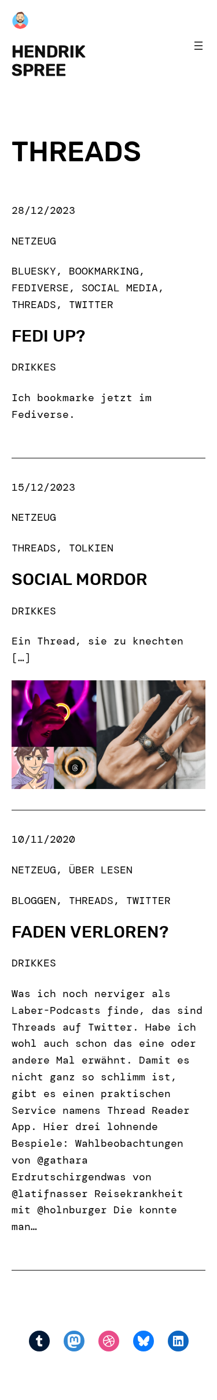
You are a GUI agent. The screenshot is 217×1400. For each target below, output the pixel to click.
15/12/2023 (43, 487)
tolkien (91, 548)
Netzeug (34, 241)
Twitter (91, 305)
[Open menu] (198, 46)
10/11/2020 (43, 839)
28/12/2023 (43, 210)
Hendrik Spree (48, 61)
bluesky (34, 271)
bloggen (34, 901)
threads (34, 305)
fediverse (40, 288)
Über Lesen (101, 870)
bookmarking (104, 271)
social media (120, 288)
